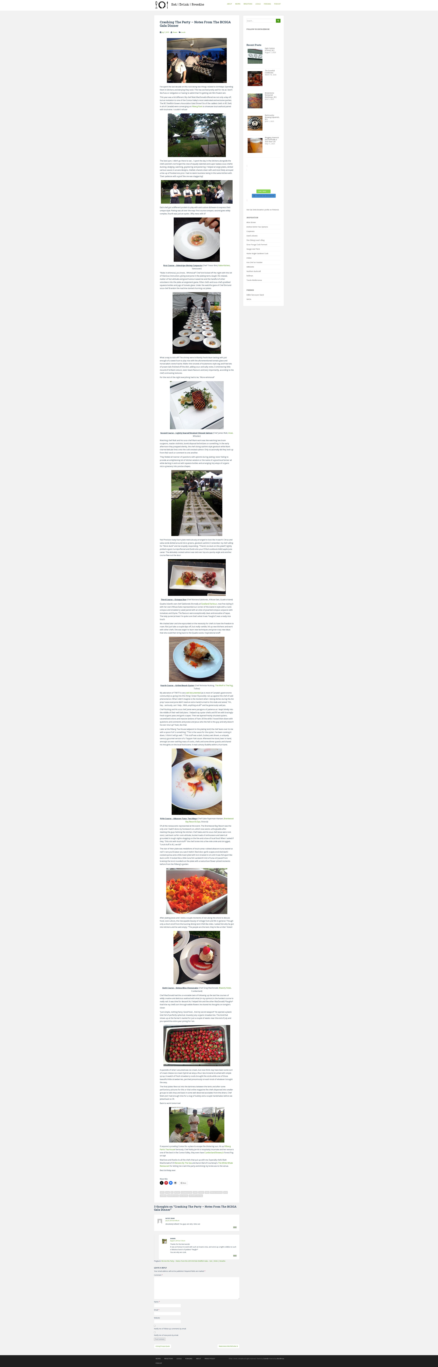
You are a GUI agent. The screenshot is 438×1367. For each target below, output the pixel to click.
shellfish (163, 1196)
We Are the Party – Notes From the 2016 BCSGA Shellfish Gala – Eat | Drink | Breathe (193, 1261)
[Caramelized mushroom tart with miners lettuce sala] (259, 174)
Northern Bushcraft (253, 271)
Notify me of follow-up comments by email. (170, 1329)
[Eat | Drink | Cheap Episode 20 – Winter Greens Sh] (276, 185)
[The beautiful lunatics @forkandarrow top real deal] (268, 185)
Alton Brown (251, 222)
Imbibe (249, 258)
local (225, 1192)
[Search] (278, 21)
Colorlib (265, 1359)
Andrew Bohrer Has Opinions (257, 227)
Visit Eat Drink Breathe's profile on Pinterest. (262, 210)
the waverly (183, 1196)
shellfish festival (173, 1196)
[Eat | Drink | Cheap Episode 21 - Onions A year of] (259, 185)
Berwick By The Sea (183, 1163)
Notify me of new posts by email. (166, 1335)
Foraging (267, 4)
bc (172, 1192)
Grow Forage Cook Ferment (256, 245)
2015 (162, 1192)
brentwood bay (186, 1192)
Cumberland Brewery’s (214, 1152)
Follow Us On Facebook (258, 29)
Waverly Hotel (225, 988)
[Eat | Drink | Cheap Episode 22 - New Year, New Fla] (250, 185)
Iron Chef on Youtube (254, 262)
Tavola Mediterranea (254, 280)
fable (207, 1192)
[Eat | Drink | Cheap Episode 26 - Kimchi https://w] (268, 174)
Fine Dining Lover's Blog (255, 240)
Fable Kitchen (224, 265)
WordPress (280, 1359)
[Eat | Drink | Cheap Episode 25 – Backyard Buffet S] (276, 174)
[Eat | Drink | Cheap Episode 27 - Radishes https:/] (250, 174)
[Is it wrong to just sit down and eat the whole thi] (250, 180)
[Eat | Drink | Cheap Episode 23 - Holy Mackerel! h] (276, 180)
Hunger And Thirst (253, 249)
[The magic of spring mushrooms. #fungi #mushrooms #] (268, 180)
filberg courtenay (216, 1192)
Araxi (230, 433)
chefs (195, 1192)
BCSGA (177, 1192)
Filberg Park (197, 106)
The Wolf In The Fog (224, 685)
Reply (235, 1227)
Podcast (277, 4)
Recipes (237, 4)
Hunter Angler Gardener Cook (257, 253)
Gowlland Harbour (209, 604)
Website (157, 1318)
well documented (193, 693)
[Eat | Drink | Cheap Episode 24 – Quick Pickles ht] (259, 180)
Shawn (174, 32)
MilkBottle (250, 267)
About (229, 4)
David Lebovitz (251, 236)
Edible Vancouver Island (255, 295)
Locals (258, 4)
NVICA (248, 299)
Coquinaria (250, 231)
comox (201, 1192)
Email (156, 1310)
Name (157, 1302)
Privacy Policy (210, 1359)
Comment (158, 1275)
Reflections (248, 4)
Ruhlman (249, 276)
